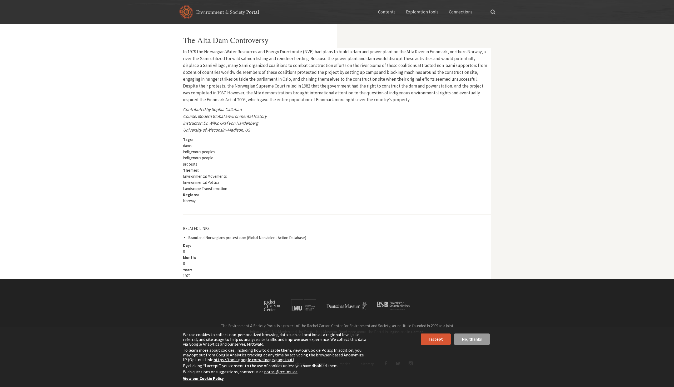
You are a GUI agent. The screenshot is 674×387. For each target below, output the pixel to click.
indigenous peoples (199, 151)
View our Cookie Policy (203, 378)
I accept (436, 339)
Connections (460, 12)
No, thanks (472, 339)
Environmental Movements (205, 176)
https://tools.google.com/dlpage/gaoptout (253, 359)
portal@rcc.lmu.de (281, 371)
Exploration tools (422, 12)
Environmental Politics (201, 182)
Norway (189, 200)
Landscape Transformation (205, 188)
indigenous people (198, 157)
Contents (386, 12)
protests (190, 164)
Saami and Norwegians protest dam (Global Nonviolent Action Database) (247, 237)
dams (187, 145)
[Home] (219, 14)
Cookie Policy (320, 350)
